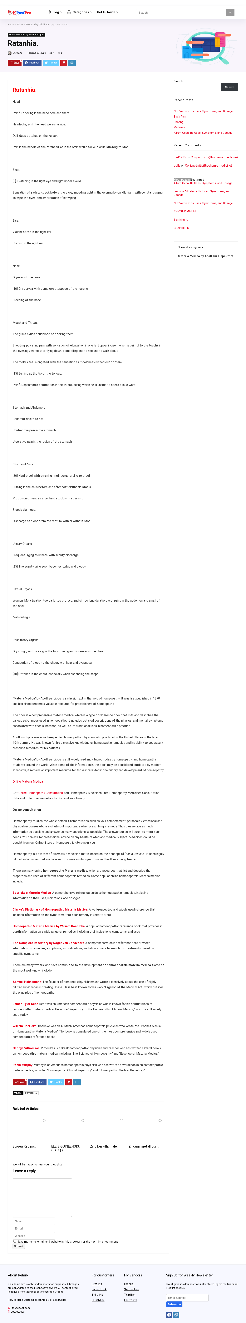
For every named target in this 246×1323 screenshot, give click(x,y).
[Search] (230, 12)
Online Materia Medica (28, 781)
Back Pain (180, 116)
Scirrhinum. (181, 219)
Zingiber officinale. (104, 1146)
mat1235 (180, 157)
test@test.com (21, 1307)
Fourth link (98, 1300)
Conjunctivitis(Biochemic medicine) (214, 157)
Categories (80, 12)
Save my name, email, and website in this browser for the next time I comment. (67, 1241)
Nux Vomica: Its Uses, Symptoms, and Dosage (203, 111)
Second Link (99, 1289)
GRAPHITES (181, 228)
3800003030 (17, 1311)
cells (177, 165)
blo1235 (17, 53)
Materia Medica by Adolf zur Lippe (36, 24)
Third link (97, 1294)
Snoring (178, 122)
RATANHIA (31, 1093)
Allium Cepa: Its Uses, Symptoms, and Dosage (203, 132)
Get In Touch (106, 12)
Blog (55, 12)
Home (11, 24)
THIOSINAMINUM (185, 211)
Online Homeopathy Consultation (40, 793)
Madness (179, 127)
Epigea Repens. (24, 1146)
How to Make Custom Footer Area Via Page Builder (37, 1299)
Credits (59, 1291)
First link (97, 1283)
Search (178, 81)
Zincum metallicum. (144, 1146)
